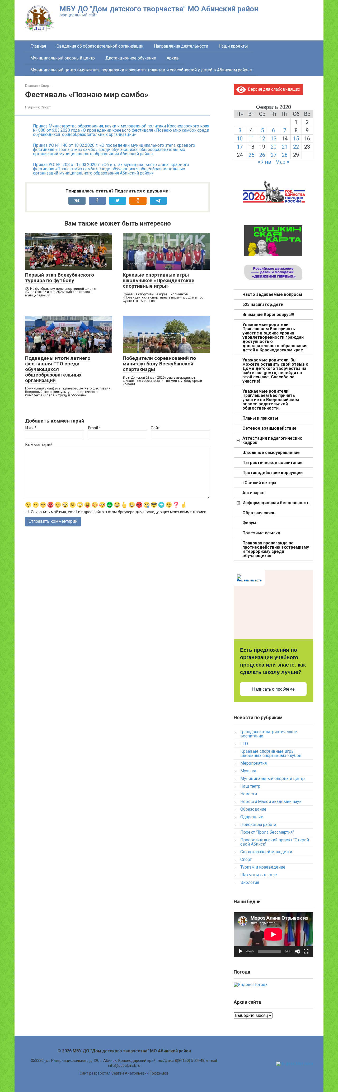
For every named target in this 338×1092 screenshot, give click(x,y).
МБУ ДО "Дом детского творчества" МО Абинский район (158, 8)
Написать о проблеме (273, 689)
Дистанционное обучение (130, 58)
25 (251, 155)
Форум (249, 522)
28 (285, 155)
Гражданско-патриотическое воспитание (268, 733)
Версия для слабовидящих (273, 89)
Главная (38, 46)
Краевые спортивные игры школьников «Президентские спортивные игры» (158, 280)
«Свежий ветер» (259, 482)
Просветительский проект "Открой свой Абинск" (274, 842)
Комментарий (39, 445)
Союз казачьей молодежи (266, 851)
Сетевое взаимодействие (269, 428)
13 (273, 138)
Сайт (155, 428)
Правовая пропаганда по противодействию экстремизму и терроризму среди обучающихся (275, 549)
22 (296, 147)
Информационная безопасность (275, 502)
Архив (173, 58)
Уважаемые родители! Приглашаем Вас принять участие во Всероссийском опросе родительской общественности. (270, 400)
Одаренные (251, 816)
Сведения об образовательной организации (100, 46)
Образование (253, 809)
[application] (273, 934)
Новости (248, 793)
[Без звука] (297, 951)
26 (262, 155)
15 (296, 138)
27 (273, 155)
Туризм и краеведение (262, 867)
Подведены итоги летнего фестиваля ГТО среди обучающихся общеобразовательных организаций (57, 369)
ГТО (244, 743)
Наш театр (250, 786)
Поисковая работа (258, 824)
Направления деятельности (181, 46)
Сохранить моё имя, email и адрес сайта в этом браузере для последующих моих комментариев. (119, 512)
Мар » (282, 162)
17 (240, 147)
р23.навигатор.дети (262, 304)
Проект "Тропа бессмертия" (267, 832)
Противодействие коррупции (272, 472)
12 (262, 138)
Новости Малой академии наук (271, 801)
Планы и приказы (260, 418)
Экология (249, 882)
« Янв (264, 162)
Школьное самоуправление (271, 452)
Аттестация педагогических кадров (272, 440)
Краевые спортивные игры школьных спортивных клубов (271, 753)
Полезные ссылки (261, 532)
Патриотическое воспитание (272, 462)
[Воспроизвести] (240, 951)
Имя (30, 428)
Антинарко (253, 492)
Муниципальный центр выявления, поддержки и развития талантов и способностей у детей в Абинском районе (141, 69)
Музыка (248, 770)
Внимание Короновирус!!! (268, 314)
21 (285, 147)
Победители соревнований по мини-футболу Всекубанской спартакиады (159, 363)
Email (94, 428)
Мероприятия (253, 763)
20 (273, 147)
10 (240, 138)
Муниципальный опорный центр (62, 58)
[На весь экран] (306, 951)
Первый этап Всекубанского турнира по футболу (59, 277)
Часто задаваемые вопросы (272, 294)
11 (251, 138)
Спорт (46, 107)
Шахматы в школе (258, 874)
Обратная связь (258, 512)
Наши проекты (233, 46)
